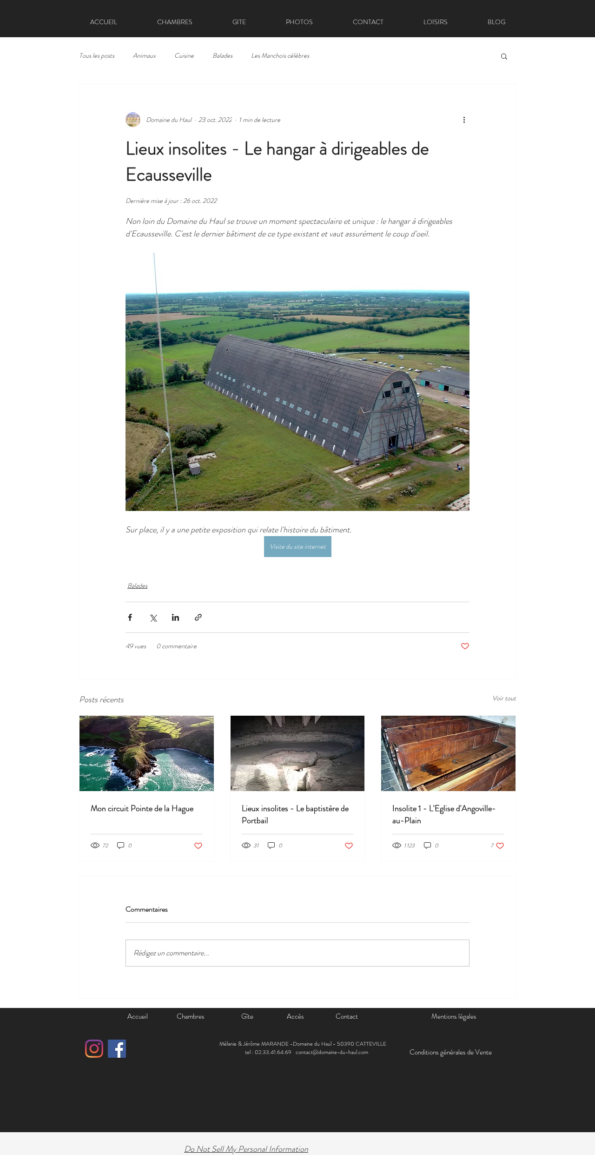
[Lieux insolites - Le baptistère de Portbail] (298, 753)
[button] (504, 56)
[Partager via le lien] (198, 617)
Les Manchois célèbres (280, 55)
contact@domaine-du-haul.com (332, 1052)
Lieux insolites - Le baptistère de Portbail (295, 814)
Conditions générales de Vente (451, 1052)
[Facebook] (117, 1049)
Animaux (144, 55)
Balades (222, 55)
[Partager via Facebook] (130, 617)
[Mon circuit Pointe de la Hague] (146, 753)
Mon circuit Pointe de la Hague (142, 808)
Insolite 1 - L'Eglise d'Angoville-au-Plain (444, 814)
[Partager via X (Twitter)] (152, 617)
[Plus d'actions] (463, 119)
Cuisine (184, 55)
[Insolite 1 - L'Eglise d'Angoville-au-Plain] (448, 753)
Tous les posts (96, 55)
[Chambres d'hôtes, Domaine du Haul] (94, 1049)
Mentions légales (453, 1016)
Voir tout (504, 698)
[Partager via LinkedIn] (175, 617)
